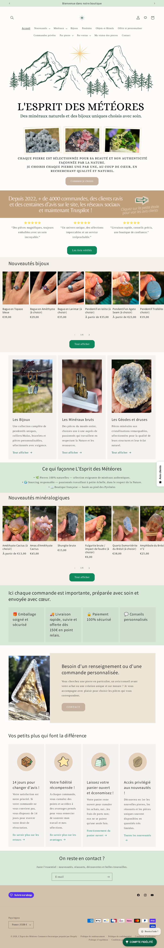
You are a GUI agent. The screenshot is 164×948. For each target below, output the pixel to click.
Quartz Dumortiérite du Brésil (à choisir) (125, 547)
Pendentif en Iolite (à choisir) (98, 310)
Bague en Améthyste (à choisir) (42, 310)
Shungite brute (67, 545)
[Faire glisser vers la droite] (89, 334)
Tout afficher (82, 344)
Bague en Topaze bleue (13, 310)
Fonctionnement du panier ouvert (99, 833)
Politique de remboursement (93, 936)
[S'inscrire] (108, 877)
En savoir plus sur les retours (26, 837)
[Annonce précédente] (9, 3)
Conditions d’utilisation (145, 936)
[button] (12, 18)
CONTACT (73, 707)
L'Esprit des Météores (27, 936)
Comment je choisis (82, 181)
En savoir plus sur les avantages (63, 837)
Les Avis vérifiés (82, 250)
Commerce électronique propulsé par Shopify (57, 936)
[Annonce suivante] (154, 3)
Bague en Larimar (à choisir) (70, 310)
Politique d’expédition (98, 940)
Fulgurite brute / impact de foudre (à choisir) (97, 549)
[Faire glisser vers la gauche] (74, 334)
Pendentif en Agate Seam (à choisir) (124, 310)
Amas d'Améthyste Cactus (41, 547)
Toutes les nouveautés (137, 835)
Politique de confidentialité (120, 936)
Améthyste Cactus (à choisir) (15, 547)
